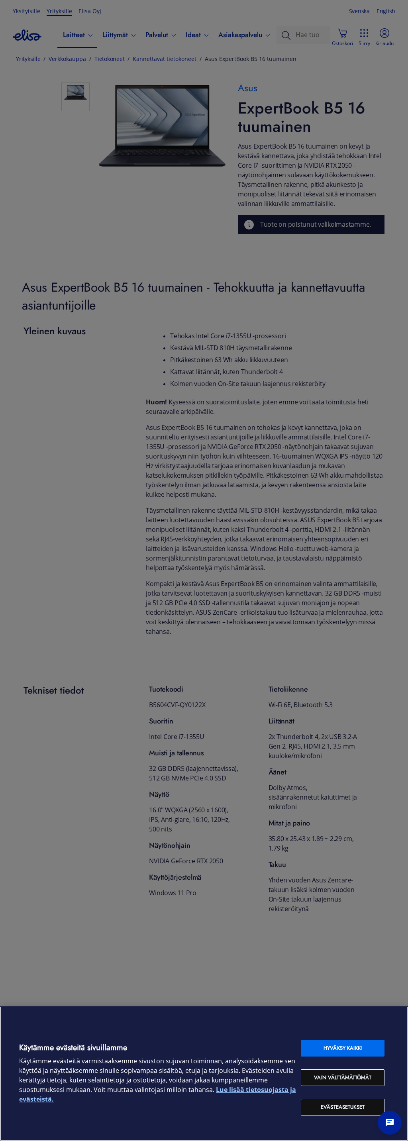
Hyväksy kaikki (343, 1048)
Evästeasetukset (343, 1107)
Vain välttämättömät (342, 1077)
